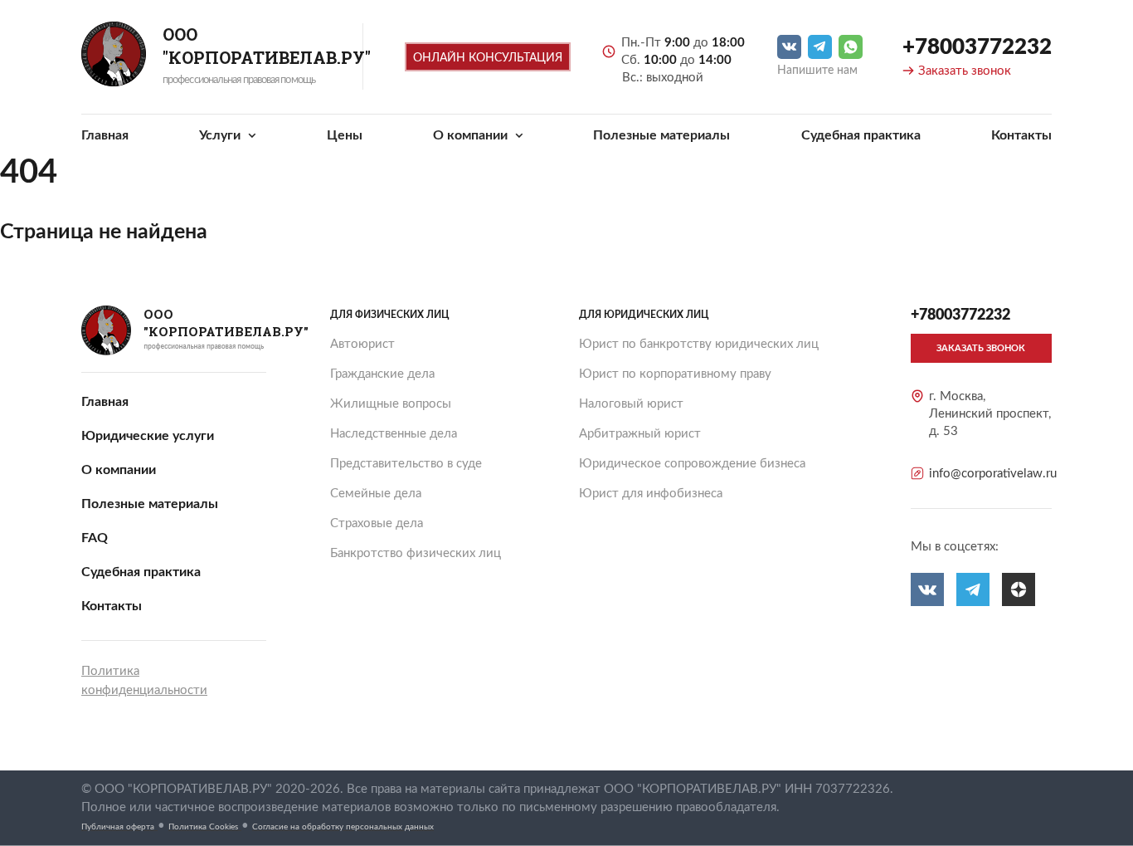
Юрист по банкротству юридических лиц (699, 344)
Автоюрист (362, 344)
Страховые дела (376, 523)
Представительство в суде (406, 463)
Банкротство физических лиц (415, 553)
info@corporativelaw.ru (993, 473)
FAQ (94, 538)
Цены (344, 135)
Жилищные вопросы (390, 404)
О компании (472, 135)
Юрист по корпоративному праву (675, 374)
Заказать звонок (964, 71)
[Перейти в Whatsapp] (851, 47)
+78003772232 (977, 47)
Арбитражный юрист (640, 434)
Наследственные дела (393, 434)
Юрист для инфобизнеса (650, 493)
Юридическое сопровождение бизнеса (692, 463)
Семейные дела (375, 493)
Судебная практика (861, 135)
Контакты (1021, 135)
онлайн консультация (487, 58)
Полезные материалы (661, 135)
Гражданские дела (382, 374)
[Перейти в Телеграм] (820, 47)
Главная (105, 135)
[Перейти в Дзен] (1018, 589)
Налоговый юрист (631, 404)
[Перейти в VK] (789, 47)
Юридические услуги (147, 436)
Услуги (221, 135)
